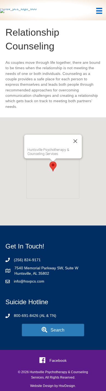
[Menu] (99, 11)
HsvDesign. (67, 386)
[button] (53, 166)
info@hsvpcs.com (29, 281)
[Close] (75, 141)
